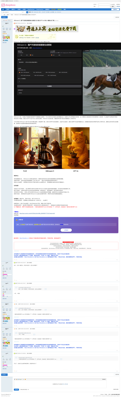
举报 (117, 259)
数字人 (40, 12)
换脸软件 (47, 9)
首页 (3, 9)
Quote (21, 379)
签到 (65, 9)
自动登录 (113, 4)
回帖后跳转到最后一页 (25, 389)
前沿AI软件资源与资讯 (1, 15)
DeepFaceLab (31, 9)
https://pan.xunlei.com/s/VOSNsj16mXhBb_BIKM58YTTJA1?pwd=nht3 (37, 213)
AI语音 (24, 9)
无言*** (7, 23)
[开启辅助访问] (117, 1)
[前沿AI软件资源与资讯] (8, 4)
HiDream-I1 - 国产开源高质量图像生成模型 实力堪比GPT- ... (25, 14)
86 (6, 288)
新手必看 (53, 9)
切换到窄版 (119, 1)
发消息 (5, 42)
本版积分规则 (115, 389)
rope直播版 (52, 12)
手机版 (106, 394)
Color (16, 379)
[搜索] (27, 12)
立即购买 (66, 230)
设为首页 (3, 0)
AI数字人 (13, 9)
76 (10, 288)
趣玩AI (8, 14)
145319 (8, 35)
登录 (23, 37)
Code (23, 379)
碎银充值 (60, 9)
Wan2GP (44, 12)
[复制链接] (56, 20)
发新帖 (4, 17)
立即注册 (118, 6)
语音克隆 (47, 12)
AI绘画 (19, 9)
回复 (16, 259)
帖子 (23, 12)
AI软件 (7, 9)
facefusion (59, 12)
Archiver (102, 394)
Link (20, 379)
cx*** (7, 262)
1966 (7, 28)
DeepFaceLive (39, 9)
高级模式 (104, 379)
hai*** (7, 283)
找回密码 (118, 4)
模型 (32, 12)
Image (18, 379)
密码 (94, 6)
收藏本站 (7, 0)
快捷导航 (115, 9)
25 (10, 267)
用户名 (95, 4)
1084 (4, 28)
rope (56, 12)
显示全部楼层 (29, 23)
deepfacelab (36, 12)
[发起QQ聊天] (5, 40)
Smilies (25, 379)
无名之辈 (4, 291)
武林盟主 (4, 31)
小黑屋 (109, 394)
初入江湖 (4, 271)
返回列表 (117, 17)
